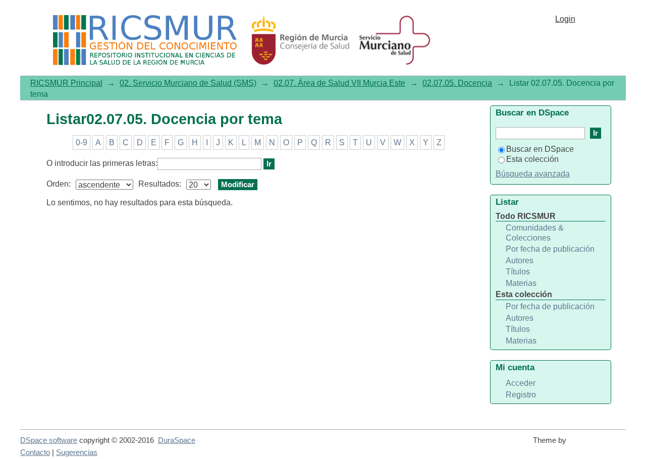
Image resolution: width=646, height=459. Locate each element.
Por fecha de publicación (550, 249)
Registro (521, 394)
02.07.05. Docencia (457, 83)
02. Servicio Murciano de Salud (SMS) (188, 83)
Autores (519, 260)
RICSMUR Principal (66, 83)
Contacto (35, 452)
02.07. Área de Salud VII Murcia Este (339, 83)
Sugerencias (76, 452)
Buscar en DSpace (540, 149)
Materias (521, 283)
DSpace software (48, 440)
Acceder (520, 383)
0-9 (81, 142)
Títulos (518, 271)
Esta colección (532, 159)
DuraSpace (176, 440)
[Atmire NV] (598, 445)
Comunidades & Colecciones (535, 232)
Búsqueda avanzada (533, 173)
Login (565, 19)
